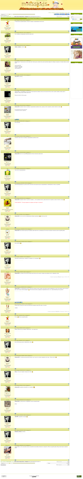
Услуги (13, 16)
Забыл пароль (74, 20)
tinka (7, 168)
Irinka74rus (7, 303)
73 (30, 198)
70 (30, 152)
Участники (57, 12)
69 (30, 136)
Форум (2, 16)
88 (30, 415)
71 (30, 168)
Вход (44, 0)
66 (30, 90)
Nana (7, 214)
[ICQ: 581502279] (21, 302)
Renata (7, 229)
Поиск (66, 12)
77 (30, 256)
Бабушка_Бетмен (8, 385)
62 (30, 32)
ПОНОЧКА (7, 198)
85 (30, 370)
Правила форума (62, 12)
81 (29, 315)
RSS (46, 0)
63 (30, 45)
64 (30, 60)
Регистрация (41, 0)
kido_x (7, 90)
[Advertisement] (76, 81)
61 (30, 20)
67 (30, 105)
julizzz (8, 15)
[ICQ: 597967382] (17, 119)
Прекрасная (8, 445)
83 (29, 340)
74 (29, 214)
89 (30, 430)
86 (30, 385)
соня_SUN (7, 60)
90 (30, 445)
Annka (7, 20)
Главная (37, 0)
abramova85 (7, 45)
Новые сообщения (52, 12)
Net (7, 136)
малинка (7, 32)
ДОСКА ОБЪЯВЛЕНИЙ (7, 16)
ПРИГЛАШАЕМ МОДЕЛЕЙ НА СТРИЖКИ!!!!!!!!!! (22, 16)
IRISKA (7, 105)
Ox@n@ (7, 152)
